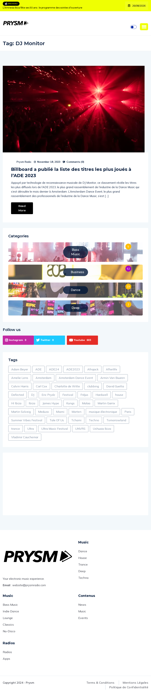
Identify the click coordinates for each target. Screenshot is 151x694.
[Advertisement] (75, 484)
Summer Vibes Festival (26, 420)
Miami (60, 412)
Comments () (75, 161)
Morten (76, 412)
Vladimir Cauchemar (24, 437)
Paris (127, 412)
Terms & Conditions (100, 682)
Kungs (70, 403)
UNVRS (80, 428)
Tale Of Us (57, 420)
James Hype (51, 403)
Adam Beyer (19, 369)
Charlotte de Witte (67, 386)
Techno (94, 420)
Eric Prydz (48, 395)
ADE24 (54, 369)
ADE (38, 369)
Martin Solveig (21, 412)
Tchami (76, 420)
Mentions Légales (135, 682)
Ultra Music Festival (54, 428)
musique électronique (103, 412)
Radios (7, 652)
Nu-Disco (9, 631)
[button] (144, 26)
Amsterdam (43, 378)
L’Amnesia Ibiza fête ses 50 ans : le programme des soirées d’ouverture (42, 7)
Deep (82, 571)
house (119, 395)
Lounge (8, 618)
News (82, 604)
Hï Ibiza (16, 403)
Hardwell (102, 395)
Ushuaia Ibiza (102, 428)
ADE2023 (73, 369)
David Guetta (115, 386)
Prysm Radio (24, 161)
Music (82, 611)
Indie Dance (11, 611)
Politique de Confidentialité (128, 687)
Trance (83, 564)
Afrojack (93, 369)
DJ (32, 395)
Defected (17, 395)
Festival (67, 395)
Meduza (43, 412)
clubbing (93, 386)
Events (83, 618)
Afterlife (111, 369)
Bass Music (10, 604)
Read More (22, 208)
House (82, 558)
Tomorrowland (116, 420)
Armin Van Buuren (112, 378)
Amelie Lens (19, 378)
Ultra (30, 428)
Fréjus (84, 395)
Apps (6, 658)
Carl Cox (41, 386)
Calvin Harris (20, 386)
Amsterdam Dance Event (76, 378)
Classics (8, 624)
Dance (82, 551)
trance (15, 428)
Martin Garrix (106, 403)
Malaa (86, 403)
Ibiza (32, 403)
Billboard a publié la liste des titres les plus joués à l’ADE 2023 (71, 172)
